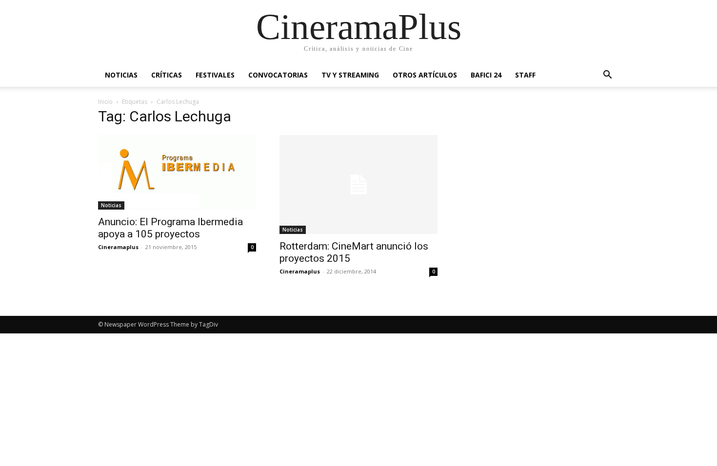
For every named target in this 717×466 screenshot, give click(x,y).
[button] (607, 75)
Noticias (121, 74)
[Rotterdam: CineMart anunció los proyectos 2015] (358, 184)
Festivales (215, 74)
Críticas (166, 74)
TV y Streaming (350, 74)
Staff (525, 74)
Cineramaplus (118, 247)
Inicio (105, 101)
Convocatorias (278, 74)
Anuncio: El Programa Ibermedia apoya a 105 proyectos (170, 228)
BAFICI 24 (486, 74)
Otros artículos (425, 74)
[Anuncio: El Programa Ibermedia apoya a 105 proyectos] (177, 172)
